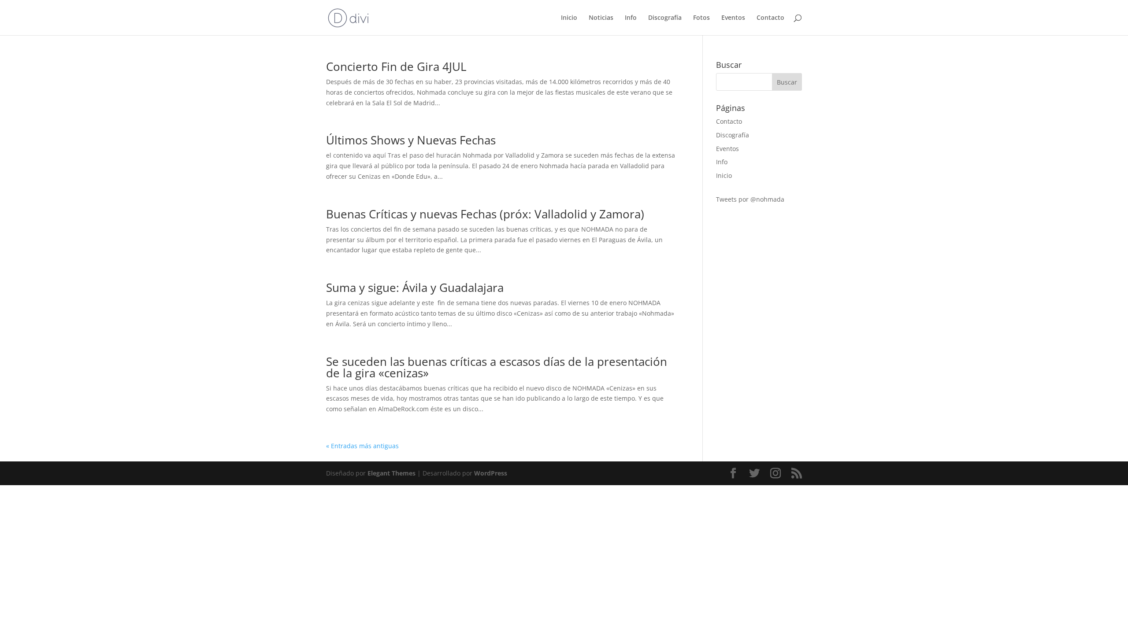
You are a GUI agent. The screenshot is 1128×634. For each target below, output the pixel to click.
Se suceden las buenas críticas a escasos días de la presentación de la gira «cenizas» (496, 367)
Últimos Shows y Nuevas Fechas (411, 140)
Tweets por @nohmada (750, 199)
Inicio (569, 18)
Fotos (701, 18)
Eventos (733, 18)
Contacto (770, 18)
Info (631, 18)
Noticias (601, 18)
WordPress (490, 473)
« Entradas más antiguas (362, 446)
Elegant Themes (391, 473)
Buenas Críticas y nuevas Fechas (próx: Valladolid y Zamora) (485, 214)
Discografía (665, 18)
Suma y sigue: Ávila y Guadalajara (415, 287)
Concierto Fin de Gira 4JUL (396, 66)
